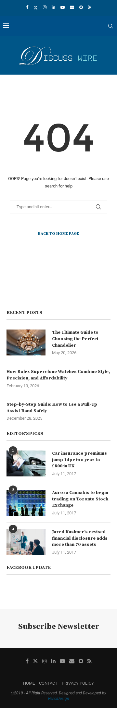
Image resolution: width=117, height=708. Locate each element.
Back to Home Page (58, 233)
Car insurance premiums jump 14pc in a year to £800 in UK (79, 459)
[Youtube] (62, 7)
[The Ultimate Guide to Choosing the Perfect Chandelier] (26, 342)
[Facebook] (27, 7)
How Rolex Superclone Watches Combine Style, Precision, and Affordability (58, 375)
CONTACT (48, 683)
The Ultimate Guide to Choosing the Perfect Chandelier (75, 339)
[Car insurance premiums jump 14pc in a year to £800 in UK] (26, 463)
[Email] (72, 7)
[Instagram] (44, 7)
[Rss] (89, 7)
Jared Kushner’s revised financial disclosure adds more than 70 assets (80, 538)
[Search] (110, 26)
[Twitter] (35, 7)
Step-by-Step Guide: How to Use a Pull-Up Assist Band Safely (51, 408)
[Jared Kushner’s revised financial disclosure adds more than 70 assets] (26, 542)
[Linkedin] (53, 7)
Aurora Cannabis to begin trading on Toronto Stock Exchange (80, 499)
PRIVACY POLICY (78, 683)
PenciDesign (58, 698)
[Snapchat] (81, 7)
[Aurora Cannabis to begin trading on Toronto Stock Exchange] (26, 503)
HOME (29, 683)
